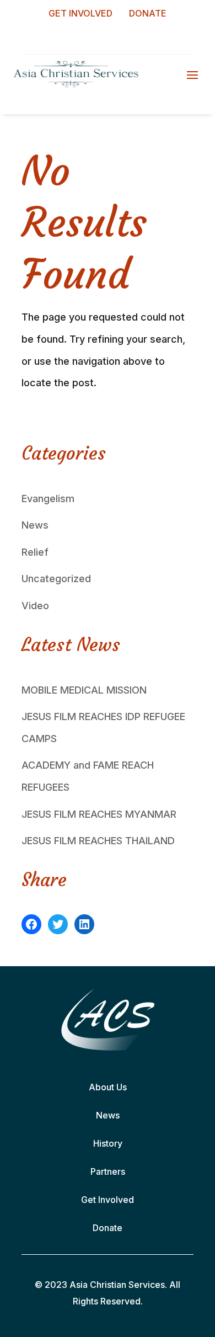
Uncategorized (56, 578)
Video (35, 605)
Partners (107, 1171)
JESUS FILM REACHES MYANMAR (99, 814)
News (35, 525)
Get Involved (107, 1199)
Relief (35, 552)
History (107, 1143)
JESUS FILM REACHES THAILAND (98, 840)
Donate (107, 1227)
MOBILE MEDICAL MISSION (84, 690)
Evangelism (48, 498)
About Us (108, 1087)
